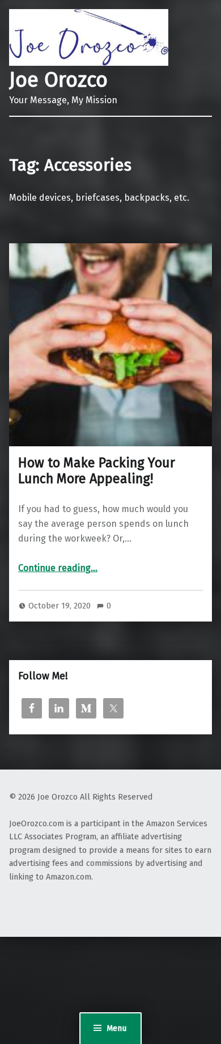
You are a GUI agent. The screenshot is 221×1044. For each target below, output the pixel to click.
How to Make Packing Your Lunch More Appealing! (96, 471)
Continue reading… (57, 568)
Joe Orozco (58, 79)
